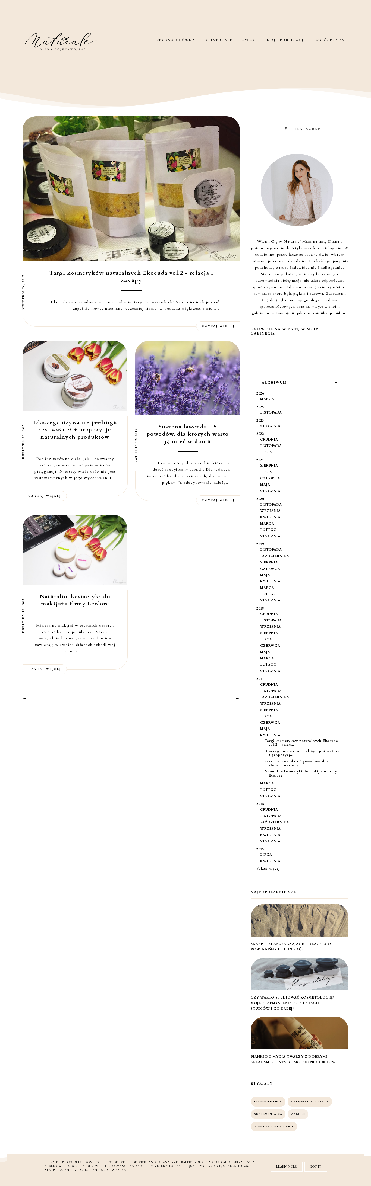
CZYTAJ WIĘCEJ (218, 326)
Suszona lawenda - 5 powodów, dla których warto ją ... (296, 763)
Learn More (286, 1167)
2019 (260, 544)
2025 (260, 407)
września (270, 511)
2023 (260, 420)
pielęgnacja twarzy (310, 1102)
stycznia (270, 426)
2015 (260, 849)
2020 (260, 499)
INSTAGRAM (308, 128)
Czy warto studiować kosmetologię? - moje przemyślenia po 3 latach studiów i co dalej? (294, 1003)
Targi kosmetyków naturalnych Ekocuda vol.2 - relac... (301, 743)
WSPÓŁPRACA (330, 40)
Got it (315, 1167)
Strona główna (175, 40)
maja (265, 484)
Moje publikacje (286, 40)
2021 (260, 460)
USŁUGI (250, 40)
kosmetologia (268, 1102)
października (274, 556)
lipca (266, 452)
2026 (260, 393)
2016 (260, 804)
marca (267, 399)
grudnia (269, 439)
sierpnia (269, 465)
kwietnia (270, 517)
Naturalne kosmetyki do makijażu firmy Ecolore (75, 600)
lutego (268, 530)
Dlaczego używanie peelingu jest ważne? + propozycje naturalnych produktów (75, 430)
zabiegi (298, 1114)
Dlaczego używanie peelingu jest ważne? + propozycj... (302, 753)
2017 (260, 679)
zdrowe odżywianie (274, 1127)
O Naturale (218, 40)
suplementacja (268, 1114)
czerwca (270, 478)
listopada (271, 412)
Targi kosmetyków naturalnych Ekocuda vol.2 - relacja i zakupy (131, 276)
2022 (260, 434)
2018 (260, 608)
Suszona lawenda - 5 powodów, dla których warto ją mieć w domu (188, 434)
